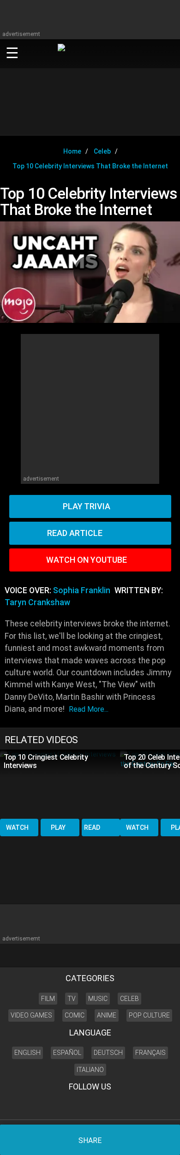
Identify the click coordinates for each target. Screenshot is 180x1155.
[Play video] (90, 272)
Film (48, 998)
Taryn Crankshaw (37, 602)
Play (58, 827)
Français (150, 1052)
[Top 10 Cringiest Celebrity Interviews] (60, 783)
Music (98, 998)
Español (67, 1052)
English (27, 1052)
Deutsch (108, 1052)
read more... (88, 709)
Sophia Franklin (81, 590)
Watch (17, 827)
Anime (106, 1015)
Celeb (129, 998)
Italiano (90, 1069)
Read (92, 827)
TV (71, 998)
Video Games (31, 1015)
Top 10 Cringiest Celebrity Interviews (46, 761)
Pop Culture (149, 1015)
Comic (74, 1015)
